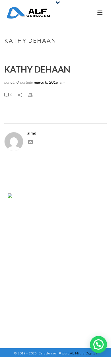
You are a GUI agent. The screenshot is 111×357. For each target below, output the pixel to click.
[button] (98, 344)
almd (14, 82)
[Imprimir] (33, 94)
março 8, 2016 (46, 82)
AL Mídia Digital (83, 353)
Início (40, 52)
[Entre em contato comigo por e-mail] (30, 142)
